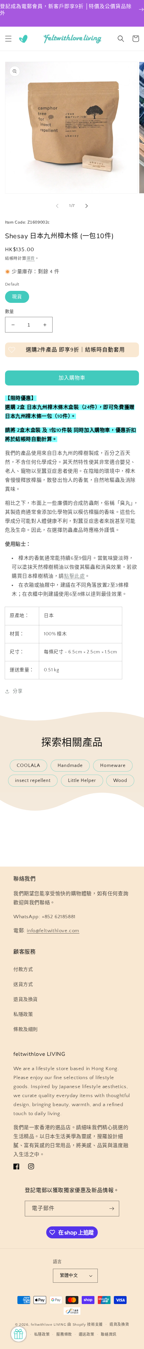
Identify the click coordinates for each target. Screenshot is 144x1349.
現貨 (17, 297)
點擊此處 (74, 576)
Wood (120, 780)
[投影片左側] (57, 206)
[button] (8, 38)
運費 (30, 259)
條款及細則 (25, 1029)
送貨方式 (23, 984)
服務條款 (64, 1335)
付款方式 (23, 969)
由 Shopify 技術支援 (85, 1325)
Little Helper (82, 780)
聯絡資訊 (109, 1335)
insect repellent (33, 780)
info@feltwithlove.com (53, 931)
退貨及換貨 (25, 999)
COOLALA (28, 765)
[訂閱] (111, 1208)
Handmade (70, 765)
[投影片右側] (86, 206)
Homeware (113, 765)
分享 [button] (17, 691)
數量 (9, 311)
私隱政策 (23, 1014)
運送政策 (86, 1335)
